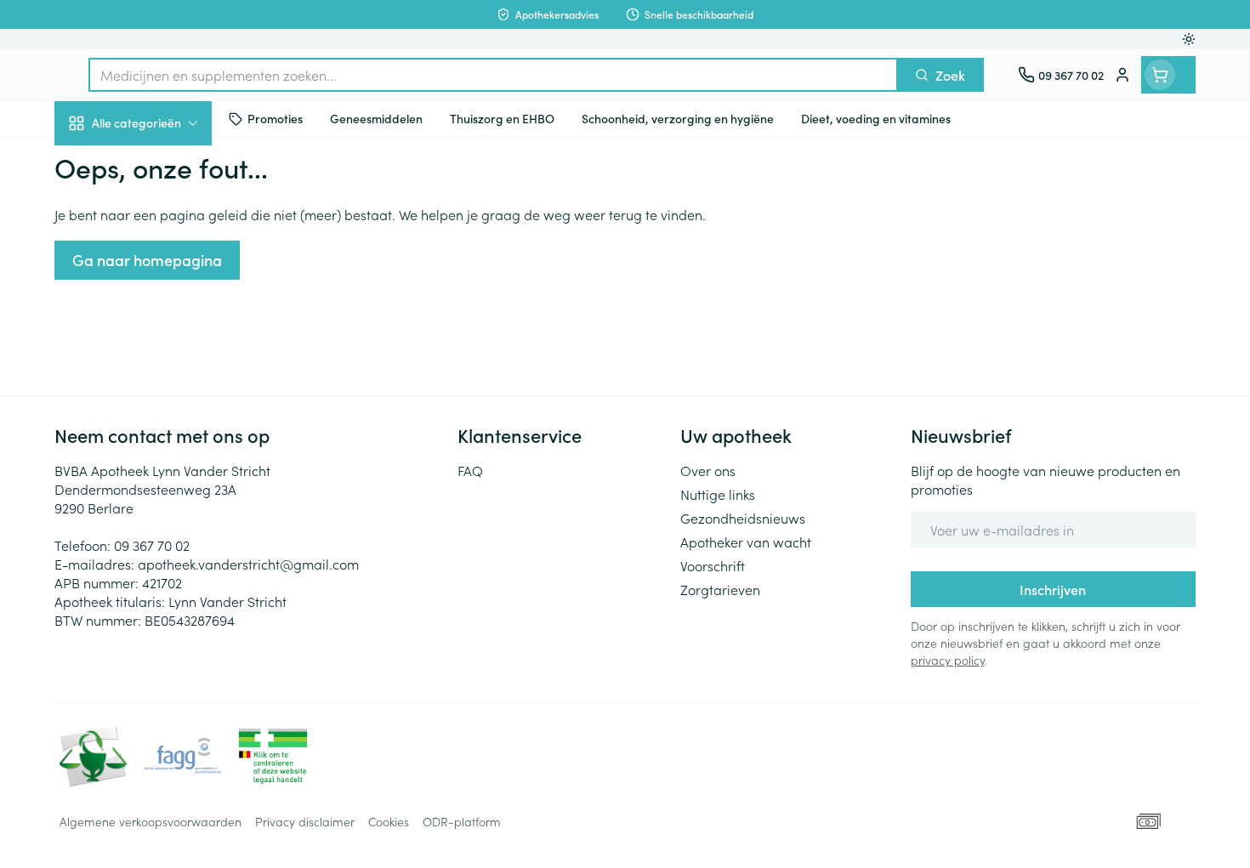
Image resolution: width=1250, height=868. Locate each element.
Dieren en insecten (163, 535)
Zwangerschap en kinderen (163, 337)
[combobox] (493, 75)
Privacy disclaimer (305, 821)
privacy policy (948, 659)
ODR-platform (462, 821)
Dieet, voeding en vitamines (163, 276)
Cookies (388, 821)
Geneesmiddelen (163, 582)
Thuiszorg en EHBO (163, 487)
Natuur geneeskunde (163, 438)
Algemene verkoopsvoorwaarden (150, 821)
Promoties (99, 162)
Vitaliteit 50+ (163, 391)
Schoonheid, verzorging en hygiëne (163, 215)
